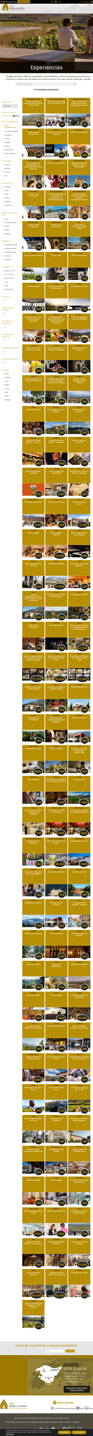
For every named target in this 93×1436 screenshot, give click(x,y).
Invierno (7, 198)
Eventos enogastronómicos (10, 126)
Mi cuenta (85, 2)
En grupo (7, 168)
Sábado (7, 230)
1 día (6, 282)
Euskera (7, 385)
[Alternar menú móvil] (90, 5)
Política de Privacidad (31, 1418)
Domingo (7, 234)
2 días (6, 285)
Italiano (7, 396)
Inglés (6, 392)
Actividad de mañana (11, 245)
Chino (6, 381)
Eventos (7, 146)
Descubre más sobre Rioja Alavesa (77, 1389)
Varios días (8, 259)
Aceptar (64, 1432)
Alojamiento (8, 135)
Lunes (6, 219)
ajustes (10, 1434)
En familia (8, 164)
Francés (7, 388)
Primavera (8, 187)
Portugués (8, 400)
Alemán (7, 374)
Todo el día (8, 256)
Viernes (7, 226)
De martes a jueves (10, 222)
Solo (6, 176)
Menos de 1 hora (10, 271)
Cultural (7, 138)
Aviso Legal (18, 1418)
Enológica (7, 142)
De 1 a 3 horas (9, 274)
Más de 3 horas (9, 278)
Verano (7, 190)
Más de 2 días (9, 289)
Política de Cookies (46, 1418)
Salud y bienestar (10, 153)
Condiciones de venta (62, 1418)
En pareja (7, 172)
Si (5, 300)
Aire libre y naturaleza (11, 131)
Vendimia (7, 202)
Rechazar (79, 1432)
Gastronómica (9, 150)
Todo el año (8, 205)
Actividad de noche (10, 248)
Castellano (8, 377)
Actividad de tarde (10, 252)
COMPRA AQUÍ (24, 1)
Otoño (6, 194)
